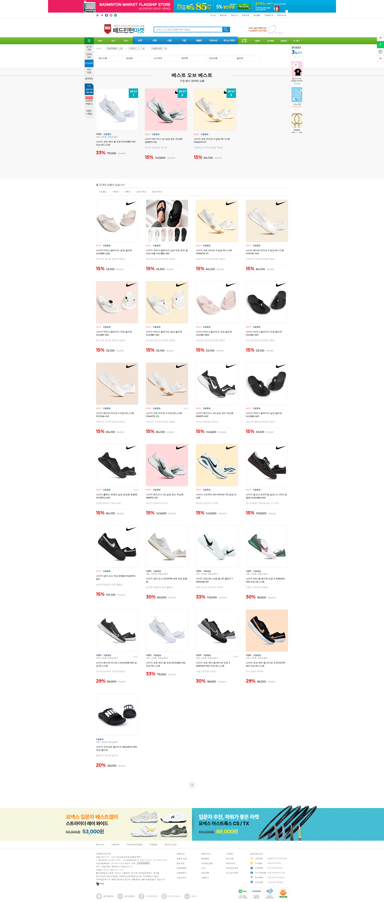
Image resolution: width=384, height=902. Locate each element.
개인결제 (256, 15)
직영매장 (154, 844)
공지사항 (230, 858)
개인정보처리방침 (134, 844)
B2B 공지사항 (232, 873)
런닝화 (129, 58)
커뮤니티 (281, 15)
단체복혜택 (181, 868)
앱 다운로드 (108, 896)
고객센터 (268, 15)
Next (298, 57)
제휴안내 (180, 854)
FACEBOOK (152, 896)
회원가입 (223, 15)
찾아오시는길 (171, 844)
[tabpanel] (265, 29)
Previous (295, 57)
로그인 (213, 15)
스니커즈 (158, 58)
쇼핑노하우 (181, 877)
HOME (99, 48)
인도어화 (213, 58)
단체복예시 (181, 873)
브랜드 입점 (182, 858)
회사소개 (100, 844)
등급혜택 (205, 858)
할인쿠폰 (180, 863)
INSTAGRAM (174, 896)
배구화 (185, 58)
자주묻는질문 (207, 863)
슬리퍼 (240, 58)
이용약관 (115, 844)
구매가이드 (231, 863)
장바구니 (234, 15)
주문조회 (245, 15)
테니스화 (103, 58)
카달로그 (205, 877)
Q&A (203, 868)
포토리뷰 (205, 873)
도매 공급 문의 (232, 868)
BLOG (194, 896)
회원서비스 (206, 854)
